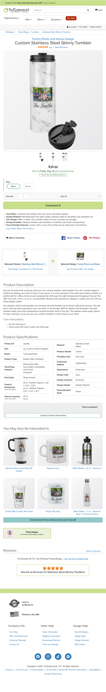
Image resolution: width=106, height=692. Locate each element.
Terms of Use (22, 669)
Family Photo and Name (88, 264)
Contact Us (14, 644)
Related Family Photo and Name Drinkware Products (52, 520)
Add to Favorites (16, 237)
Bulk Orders (80, 644)
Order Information (50, 631)
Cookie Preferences (53, 673)
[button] (97, 10)
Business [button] (56, 19)
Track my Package (50, 644)
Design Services (82, 640)
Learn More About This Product (20, 228)
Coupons (9, 669)
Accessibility (94, 669)
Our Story (14, 631)
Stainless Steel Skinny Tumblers (37, 264)
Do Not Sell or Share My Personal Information (66, 669)
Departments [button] (11, 18)
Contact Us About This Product (53, 415)
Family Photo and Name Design (53, 39)
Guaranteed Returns (51, 640)
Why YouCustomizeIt (19, 636)
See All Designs (81, 631)
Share (73, 237)
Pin (94, 237)
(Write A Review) (93, 551)
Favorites (83, 27)
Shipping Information (51, 636)
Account (72, 27)
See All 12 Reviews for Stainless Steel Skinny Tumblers (53, 572)
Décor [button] (40, 19)
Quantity (9, 196)
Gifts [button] (28, 19)
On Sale (71, 18)
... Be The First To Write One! (75, 558)
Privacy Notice (37, 669)
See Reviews (58, 47)
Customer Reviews (18, 640)
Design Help (80, 636)
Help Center (95, 27)
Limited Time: (30, 3)
